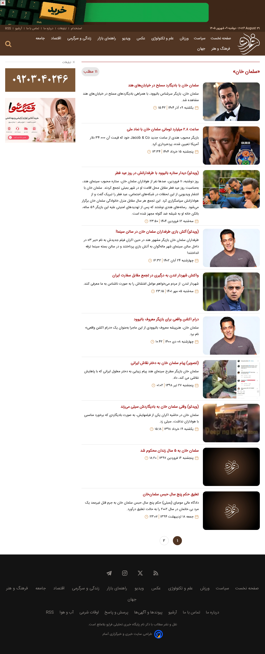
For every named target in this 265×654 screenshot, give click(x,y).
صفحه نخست (221, 38)
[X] (140, 573)
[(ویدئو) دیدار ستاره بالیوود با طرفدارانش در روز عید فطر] (231, 196)
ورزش (184, 38)
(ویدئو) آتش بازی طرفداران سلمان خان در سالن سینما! (157, 232)
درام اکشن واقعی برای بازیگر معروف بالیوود (166, 319)
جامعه (41, 38)
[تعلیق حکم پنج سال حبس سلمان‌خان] (231, 510)
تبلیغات (62, 28)
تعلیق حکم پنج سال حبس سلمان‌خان (171, 494)
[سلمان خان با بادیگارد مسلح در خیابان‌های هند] (231, 101)
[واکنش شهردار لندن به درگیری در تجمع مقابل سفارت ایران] (231, 291)
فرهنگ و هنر (221, 49)
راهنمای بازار (107, 38)
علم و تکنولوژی (163, 38)
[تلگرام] (109, 573)
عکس (141, 38)
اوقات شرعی (89, 612)
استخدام (76, 28)
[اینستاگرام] (125, 573)
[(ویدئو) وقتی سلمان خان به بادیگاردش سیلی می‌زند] (231, 423)
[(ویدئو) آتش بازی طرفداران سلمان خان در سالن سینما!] (231, 248)
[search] (8, 44)
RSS (8, 28)
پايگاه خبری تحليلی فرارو (122, 624)
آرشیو (18, 28)
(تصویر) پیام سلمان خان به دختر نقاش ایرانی (165, 363)
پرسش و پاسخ (116, 612)
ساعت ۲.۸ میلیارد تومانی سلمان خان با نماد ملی (163, 129)
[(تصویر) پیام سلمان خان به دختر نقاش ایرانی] (231, 379)
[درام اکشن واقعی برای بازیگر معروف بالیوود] (231, 335)
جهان (201, 49)
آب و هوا (67, 612)
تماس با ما (32, 28)
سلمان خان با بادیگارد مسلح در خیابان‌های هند (163, 85)
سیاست (199, 38)
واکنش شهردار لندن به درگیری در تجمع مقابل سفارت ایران (155, 275)
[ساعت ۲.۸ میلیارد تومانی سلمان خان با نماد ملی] (231, 145)
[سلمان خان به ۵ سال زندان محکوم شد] (231, 467)
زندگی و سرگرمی (79, 38)
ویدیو (126, 38)
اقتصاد (56, 38)
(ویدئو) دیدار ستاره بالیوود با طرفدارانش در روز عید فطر (157, 173)
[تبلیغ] (132, 12)
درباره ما (48, 28)
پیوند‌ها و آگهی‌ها (148, 612)
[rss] (156, 573)
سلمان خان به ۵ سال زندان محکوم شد (169, 451)
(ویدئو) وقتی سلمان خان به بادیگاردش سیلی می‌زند (160, 407)
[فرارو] (248, 44)
